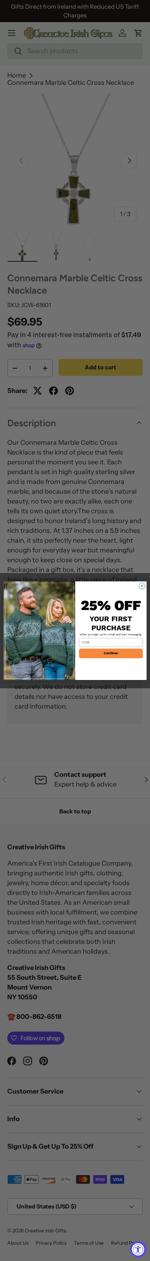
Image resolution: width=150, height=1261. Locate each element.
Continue (111, 653)
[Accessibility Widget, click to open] (138, 1249)
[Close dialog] (142, 585)
